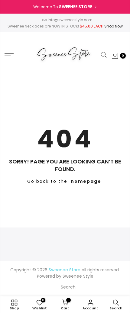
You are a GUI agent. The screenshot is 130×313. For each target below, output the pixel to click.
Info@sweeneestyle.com (70, 19)
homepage (86, 181)
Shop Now (113, 26)
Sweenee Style (78, 276)
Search (68, 287)
